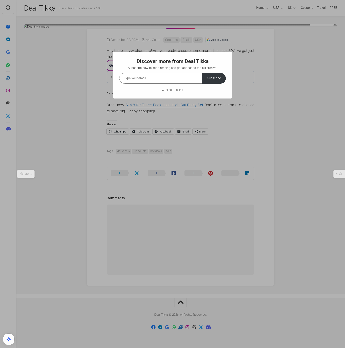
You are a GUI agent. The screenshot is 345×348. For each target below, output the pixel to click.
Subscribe (214, 78)
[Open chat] (9, 339)
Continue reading (172, 89)
